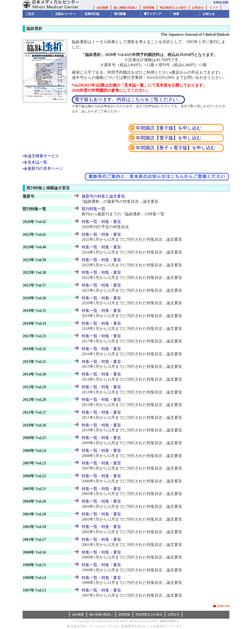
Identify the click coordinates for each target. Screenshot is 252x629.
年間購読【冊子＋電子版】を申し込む (175, 147)
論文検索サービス (43, 156)
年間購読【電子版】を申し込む (175, 137)
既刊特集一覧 (93, 209)
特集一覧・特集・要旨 (101, 222)
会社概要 (102, 7)
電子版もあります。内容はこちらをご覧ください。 (128, 99)
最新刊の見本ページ (45, 168)
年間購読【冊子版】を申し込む (175, 128)
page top (223, 605)
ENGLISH (221, 2)
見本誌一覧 (37, 162)
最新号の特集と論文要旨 (103, 196)
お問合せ (198, 7)
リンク (213, 7)
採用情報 (149, 7)
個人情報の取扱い (125, 7)
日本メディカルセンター (55, 5)
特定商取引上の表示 (173, 7)
